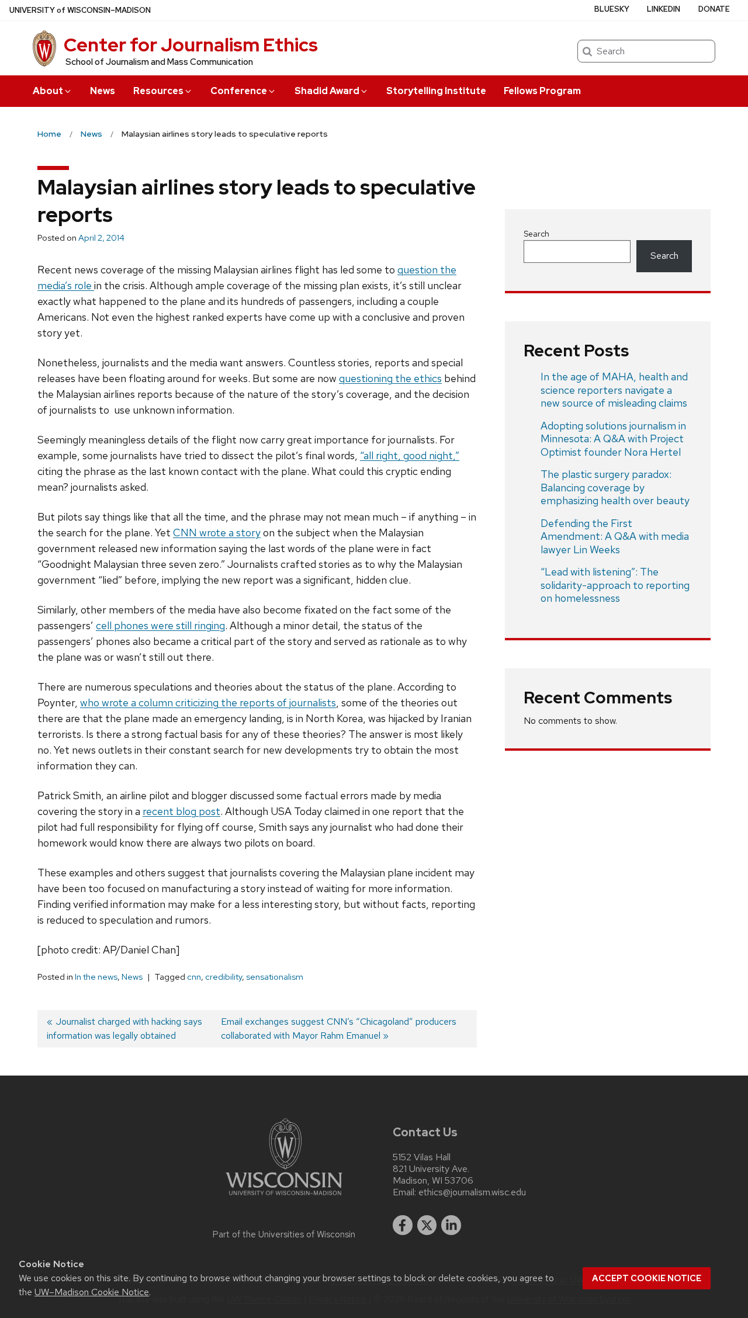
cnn (194, 977)
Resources (158, 91)
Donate (714, 9)
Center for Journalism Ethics (191, 44)
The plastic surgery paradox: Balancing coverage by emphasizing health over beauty (615, 487)
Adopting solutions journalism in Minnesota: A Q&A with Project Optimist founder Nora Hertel (613, 439)
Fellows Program (542, 91)
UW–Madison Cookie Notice (91, 1292)
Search (536, 233)
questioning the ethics (390, 378)
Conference (238, 91)
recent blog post (181, 811)
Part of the (284, 1234)
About (48, 91)
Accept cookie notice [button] (646, 1278)
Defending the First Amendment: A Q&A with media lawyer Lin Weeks (615, 536)
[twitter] (427, 1225)
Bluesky (611, 9)
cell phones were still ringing (160, 625)
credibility (223, 977)
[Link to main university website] (284, 1197)
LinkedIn (663, 9)
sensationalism (274, 977)
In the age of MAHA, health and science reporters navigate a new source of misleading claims (614, 390)
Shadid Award (327, 91)
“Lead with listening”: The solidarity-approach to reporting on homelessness (615, 585)
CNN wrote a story (217, 532)
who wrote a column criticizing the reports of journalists (208, 702)
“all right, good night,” (409, 455)
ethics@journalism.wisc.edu (472, 1192)
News (102, 91)
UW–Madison (80, 10)
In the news (96, 977)
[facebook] (403, 1225)
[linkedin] (451, 1225)
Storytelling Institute (436, 91)
